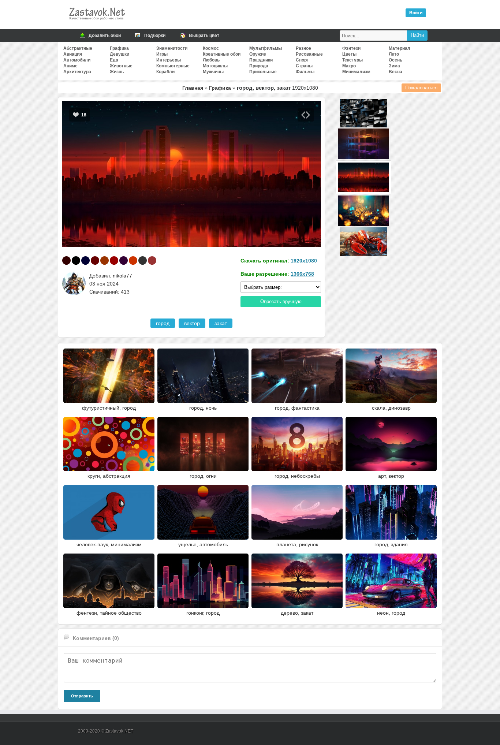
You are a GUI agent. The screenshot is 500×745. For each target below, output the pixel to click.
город (162, 323)
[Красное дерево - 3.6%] (133, 260)
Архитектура (77, 71)
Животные (121, 65)
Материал (399, 48)
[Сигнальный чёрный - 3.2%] (142, 260)
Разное (303, 48)
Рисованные (309, 54)
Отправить (82, 696)
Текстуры (352, 60)
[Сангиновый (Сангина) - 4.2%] (114, 260)
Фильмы (305, 71)
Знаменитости (171, 48)
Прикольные (263, 71)
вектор (192, 323)
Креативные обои (221, 54)
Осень (395, 60)
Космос (211, 48)
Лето (394, 54)
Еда (114, 60)
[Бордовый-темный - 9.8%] (95, 260)
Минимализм (356, 71)
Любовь (211, 60)
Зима (394, 65)
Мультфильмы (265, 48)
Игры (162, 54)
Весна (395, 71)
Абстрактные (77, 48)
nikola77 (122, 276)
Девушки (119, 54)
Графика (119, 48)
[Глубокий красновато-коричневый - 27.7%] (66, 260)
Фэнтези (351, 48)
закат (220, 323)
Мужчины (213, 71)
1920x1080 (304, 261)
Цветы (349, 54)
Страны (304, 65)
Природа (258, 65)
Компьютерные (173, 65)
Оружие (257, 54)
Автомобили (76, 60)
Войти (415, 12)
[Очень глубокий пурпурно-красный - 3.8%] (123, 260)
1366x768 (302, 274)
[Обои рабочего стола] (96, 22)
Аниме (70, 65)
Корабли (165, 71)
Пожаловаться (421, 87)
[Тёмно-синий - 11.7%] (85, 260)
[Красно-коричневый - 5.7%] (104, 260)
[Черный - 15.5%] (76, 260)
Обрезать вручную (281, 301)
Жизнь (117, 71)
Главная (192, 88)
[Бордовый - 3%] (152, 260)
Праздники (261, 60)
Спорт (302, 60)
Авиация (72, 54)
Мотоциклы (215, 65)
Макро (349, 65)
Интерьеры (168, 60)
